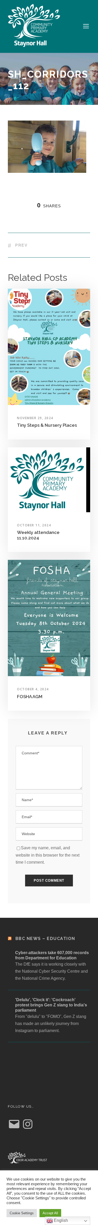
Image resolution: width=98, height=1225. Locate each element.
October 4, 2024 (33, 689)
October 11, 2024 (34, 525)
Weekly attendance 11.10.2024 (38, 535)
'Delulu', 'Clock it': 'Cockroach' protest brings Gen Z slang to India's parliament (51, 1005)
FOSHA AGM (29, 696)
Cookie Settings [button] (22, 1213)
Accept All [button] (50, 1213)
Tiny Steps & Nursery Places (47, 425)
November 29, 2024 (35, 418)
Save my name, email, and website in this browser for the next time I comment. (47, 855)
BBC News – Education (45, 938)
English (60, 1220)
